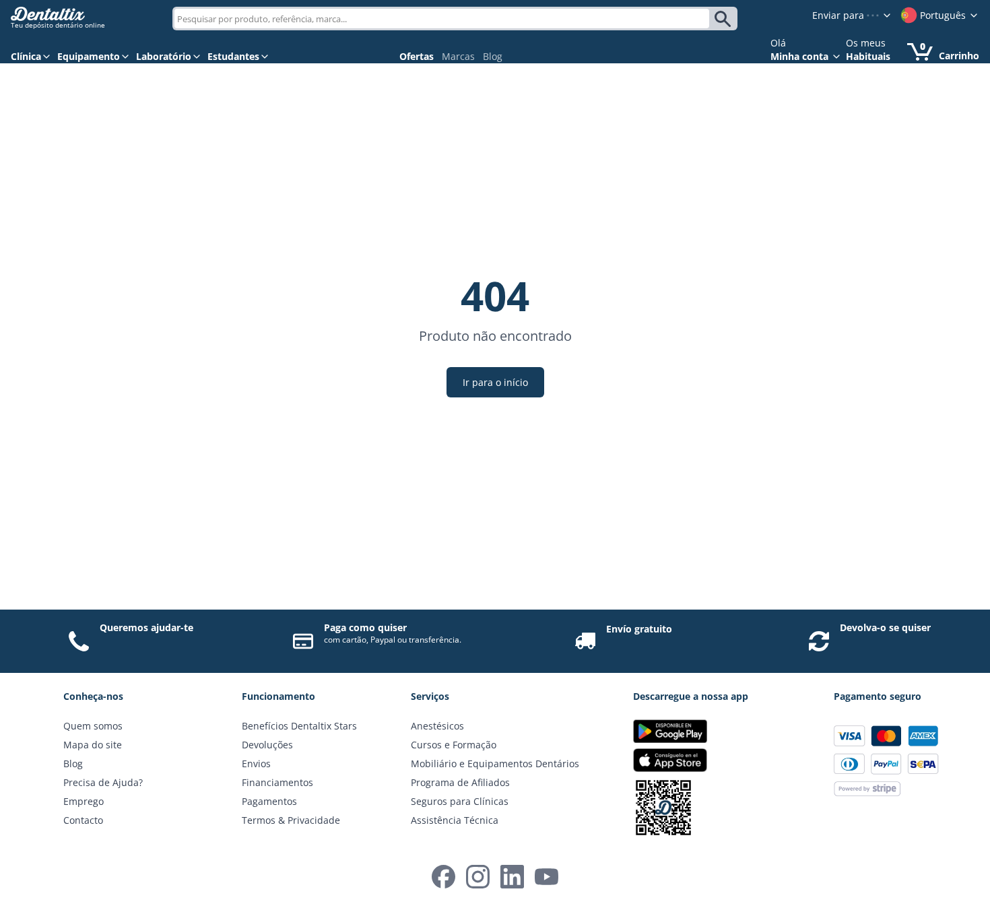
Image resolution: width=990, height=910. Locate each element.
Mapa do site (92, 744)
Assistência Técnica (454, 820)
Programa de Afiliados (460, 782)
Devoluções (267, 744)
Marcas (458, 56)
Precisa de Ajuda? (103, 782)
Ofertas (416, 56)
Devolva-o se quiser (885, 627)
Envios (256, 763)
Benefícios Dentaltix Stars (299, 725)
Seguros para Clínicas (459, 801)
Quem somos (93, 725)
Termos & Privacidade (291, 820)
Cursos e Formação (453, 744)
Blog (492, 56)
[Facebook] (443, 876)
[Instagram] (478, 876)
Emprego (83, 801)
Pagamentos (269, 801)
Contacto (83, 820)
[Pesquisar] (725, 19)
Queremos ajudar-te (146, 627)
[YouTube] (546, 876)
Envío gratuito (639, 628)
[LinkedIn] (512, 876)
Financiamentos (277, 782)
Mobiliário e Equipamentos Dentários (495, 763)
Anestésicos (437, 725)
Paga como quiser (365, 627)
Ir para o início (495, 382)
